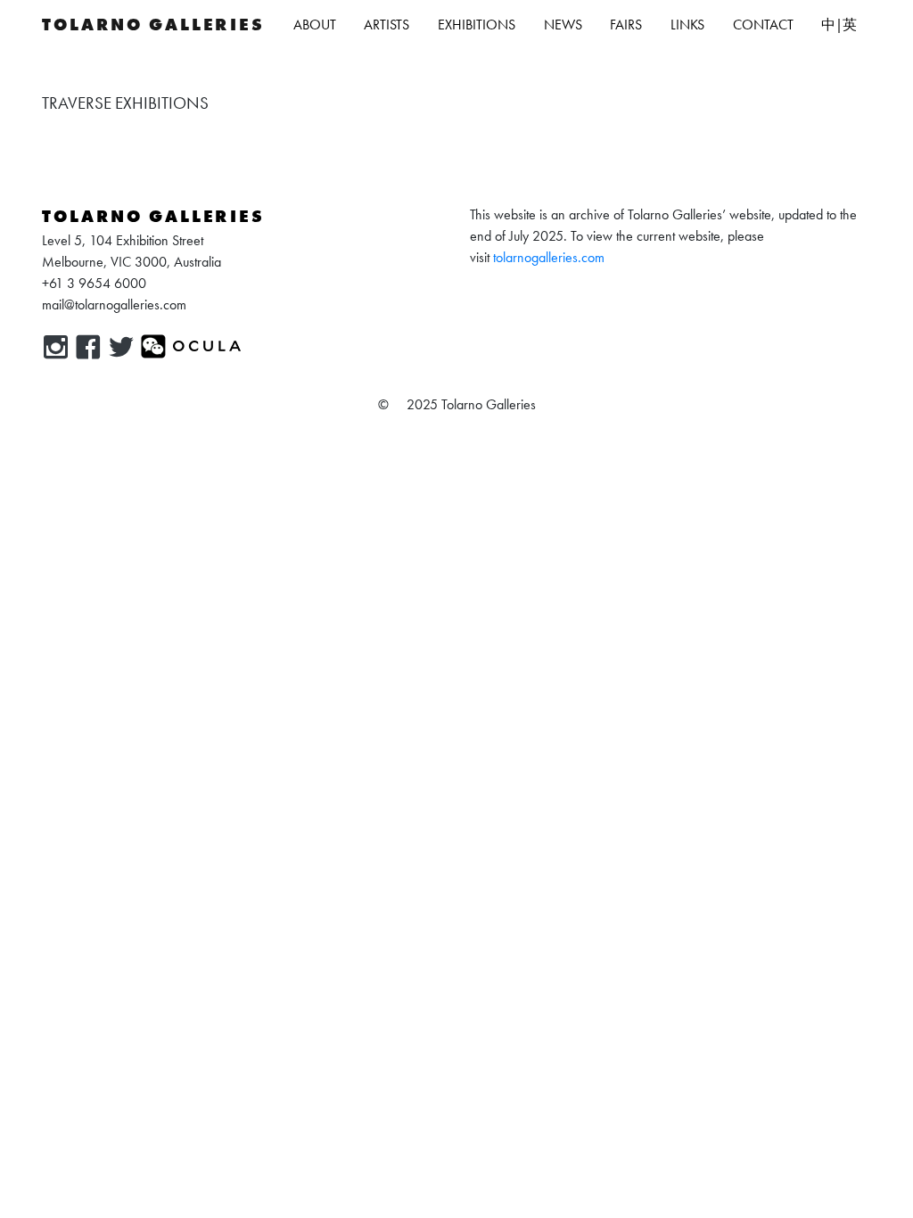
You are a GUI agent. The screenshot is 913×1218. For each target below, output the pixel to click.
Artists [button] (386, 24)
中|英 (839, 24)
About (314, 24)
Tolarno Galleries (153, 24)
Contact (763, 24)
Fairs (626, 24)
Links (687, 24)
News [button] (563, 24)
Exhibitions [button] (476, 24)
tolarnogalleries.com (549, 257)
